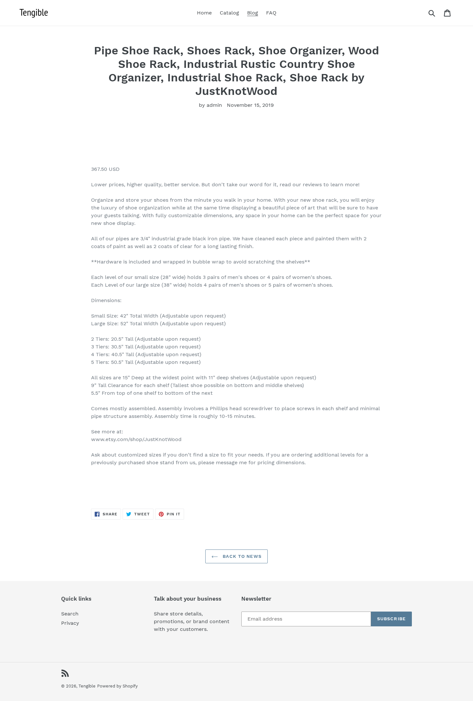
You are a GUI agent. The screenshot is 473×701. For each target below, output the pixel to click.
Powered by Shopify (117, 686)
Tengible (87, 686)
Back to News (241, 556)
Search (70, 614)
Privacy (70, 623)
